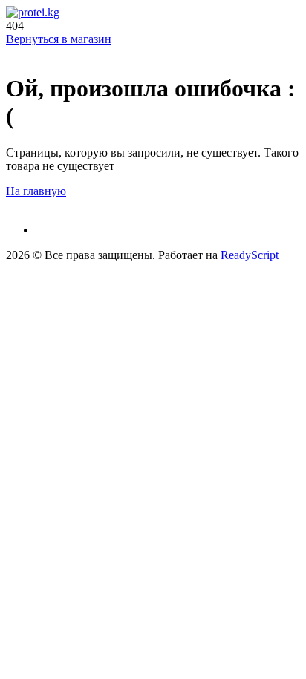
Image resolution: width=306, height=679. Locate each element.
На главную (36, 191)
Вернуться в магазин (58, 39)
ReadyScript (250, 255)
